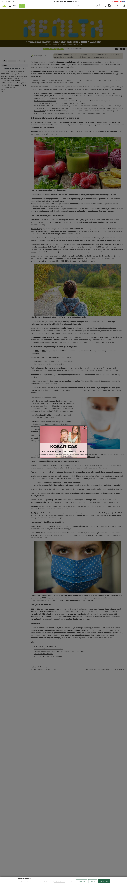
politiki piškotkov (59, 882)
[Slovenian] (124, 1)
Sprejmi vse (104, 881)
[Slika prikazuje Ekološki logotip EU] (21, 5)
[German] (117, 1)
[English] (115, 1)
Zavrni (93, 881)
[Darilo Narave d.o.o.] (4, 5)
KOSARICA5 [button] (63, 446)
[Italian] (120, 1)
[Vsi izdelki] (109, 5)
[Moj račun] (104, 5)
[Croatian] (113, 1)
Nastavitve (82, 881)
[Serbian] (122, 1)
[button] (11, 1)
